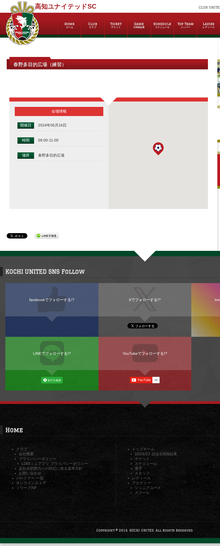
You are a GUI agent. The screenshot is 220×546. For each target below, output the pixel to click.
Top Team (185, 25)
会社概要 (26, 454)
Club (92, 25)
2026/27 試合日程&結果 (156, 454)
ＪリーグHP (26, 488)
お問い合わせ (30, 473)
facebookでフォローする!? (51, 300)
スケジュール (146, 463)
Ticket (116, 25)
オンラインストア (31, 483)
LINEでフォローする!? (52, 353)
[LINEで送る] (46, 235)
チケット (142, 459)
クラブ (21, 449)
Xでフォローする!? (145, 300)
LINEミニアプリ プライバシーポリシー (54, 463)
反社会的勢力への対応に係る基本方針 (51, 468)
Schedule (162, 25)
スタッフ (142, 473)
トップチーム (143, 449)
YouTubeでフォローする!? (145, 353)
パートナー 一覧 (30, 478)
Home (69, 25)
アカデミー (141, 483)
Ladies (209, 25)
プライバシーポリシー (37, 459)
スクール (142, 492)
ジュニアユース (148, 488)
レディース (141, 478)
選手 (138, 468)
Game (139, 25)
